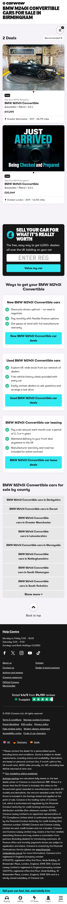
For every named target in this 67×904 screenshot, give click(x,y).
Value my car (33, 268)
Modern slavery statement (37, 728)
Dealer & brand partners (47, 667)
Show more (33, 594)
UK (8, 742)
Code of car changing (34, 733)
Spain (37, 742)
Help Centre (11, 631)
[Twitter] (13, 654)
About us (7, 663)
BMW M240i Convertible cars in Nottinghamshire (33, 556)
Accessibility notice (12, 733)
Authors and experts (13, 672)
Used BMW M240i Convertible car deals (33, 400)
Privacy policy (41, 724)
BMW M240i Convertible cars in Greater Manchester (33, 520)
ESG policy (26, 724)
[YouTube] (30, 654)
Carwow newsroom (12, 677)
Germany (22, 742)
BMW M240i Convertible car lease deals (33, 462)
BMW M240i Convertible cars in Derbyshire (33, 499)
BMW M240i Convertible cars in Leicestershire (33, 534)
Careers (39, 663)
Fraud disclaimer (11, 724)
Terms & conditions (12, 719)
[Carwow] (14, 3)
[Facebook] (5, 654)
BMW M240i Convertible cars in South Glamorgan (33, 570)
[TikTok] (38, 654)
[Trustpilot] (33, 699)
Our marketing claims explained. (21, 773)
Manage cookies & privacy (36, 719)
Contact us (8, 667)
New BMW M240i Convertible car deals (33, 338)
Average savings (11, 778)
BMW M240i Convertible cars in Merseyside (33, 545)
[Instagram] (22, 654)
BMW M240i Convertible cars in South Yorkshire (33, 583)
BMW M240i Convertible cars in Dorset (33, 509)
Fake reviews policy (12, 728)
